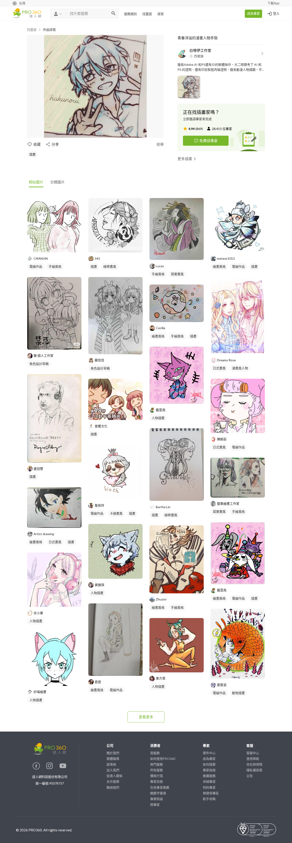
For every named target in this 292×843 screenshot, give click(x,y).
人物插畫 (35, 621)
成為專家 (253, 13)
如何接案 (209, 764)
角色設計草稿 (39, 364)
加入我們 (113, 770)
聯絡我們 (113, 787)
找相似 (61, 246)
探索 (160, 14)
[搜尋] (113, 13)
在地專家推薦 (159, 787)
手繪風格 (55, 266)
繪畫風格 (35, 542)
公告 (249, 776)
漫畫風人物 (240, 368)
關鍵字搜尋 (158, 793)
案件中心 (209, 753)
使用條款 (252, 759)
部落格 (111, 764)
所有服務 (156, 770)
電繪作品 (35, 266)
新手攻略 (209, 799)
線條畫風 (109, 266)
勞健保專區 (211, 793)
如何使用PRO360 (162, 759)
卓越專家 (209, 781)
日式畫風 (55, 542)
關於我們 (113, 753)
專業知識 (156, 799)
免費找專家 (208, 140)
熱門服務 (156, 764)
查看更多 (146, 717)
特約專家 (209, 787)
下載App (273, 3)
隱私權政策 (254, 770)
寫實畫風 (177, 274)
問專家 (155, 804)
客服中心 (252, 753)
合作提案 (113, 781)
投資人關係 (115, 776)
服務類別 (130, 14)
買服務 (155, 753)
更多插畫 (184, 158)
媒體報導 (113, 759)
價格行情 (156, 776)
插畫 (32, 154)
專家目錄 (156, 781)
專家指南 (209, 770)
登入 (276, 13)
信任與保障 (254, 764)
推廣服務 (209, 776)
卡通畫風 (116, 513)
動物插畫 (238, 693)
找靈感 (147, 14)
